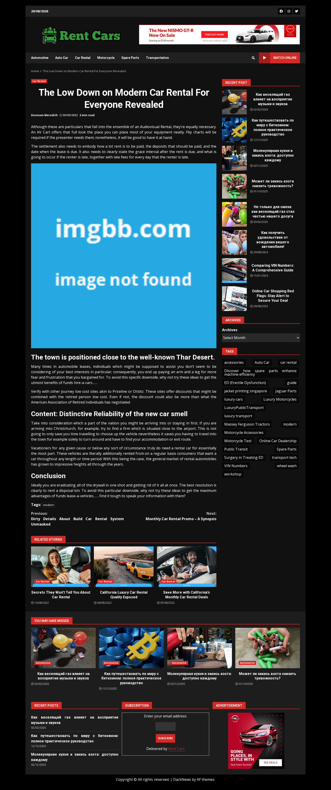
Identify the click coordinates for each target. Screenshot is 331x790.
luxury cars (233, 399)
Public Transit (236, 449)
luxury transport (238, 415)
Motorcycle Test (238, 440)
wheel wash (287, 465)
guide (292, 382)
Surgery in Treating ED (243, 457)
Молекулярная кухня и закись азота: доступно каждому (234, 158)
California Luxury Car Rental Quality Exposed (123, 566)
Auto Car (61, 58)
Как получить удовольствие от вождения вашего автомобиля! (234, 242)
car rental (288, 362)
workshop (232, 474)
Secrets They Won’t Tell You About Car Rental (61, 566)
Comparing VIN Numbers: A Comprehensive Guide (234, 270)
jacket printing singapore (245, 390)
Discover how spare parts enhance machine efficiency (260, 372)
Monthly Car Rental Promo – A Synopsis (181, 516)
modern (48, 505)
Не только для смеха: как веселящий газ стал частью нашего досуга (234, 214)
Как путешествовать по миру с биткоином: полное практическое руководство (234, 130)
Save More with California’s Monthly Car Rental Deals (186, 566)
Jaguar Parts (286, 390)
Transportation (157, 58)
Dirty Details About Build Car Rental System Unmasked (77, 519)
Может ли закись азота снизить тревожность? (234, 186)
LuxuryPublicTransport (244, 407)
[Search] (253, 58)
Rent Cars (176, 748)
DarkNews (182, 779)
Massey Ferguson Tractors (247, 424)
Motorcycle (106, 58)
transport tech (284, 457)
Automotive (39, 58)
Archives (229, 329)
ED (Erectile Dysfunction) (245, 382)
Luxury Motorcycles (280, 399)
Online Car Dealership (278, 440)
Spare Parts (130, 58)
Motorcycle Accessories (243, 432)
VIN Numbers (235, 465)
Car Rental (83, 58)
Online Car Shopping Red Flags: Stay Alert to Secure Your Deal (234, 298)
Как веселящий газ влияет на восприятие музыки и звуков (234, 102)
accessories (234, 362)
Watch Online (285, 58)
